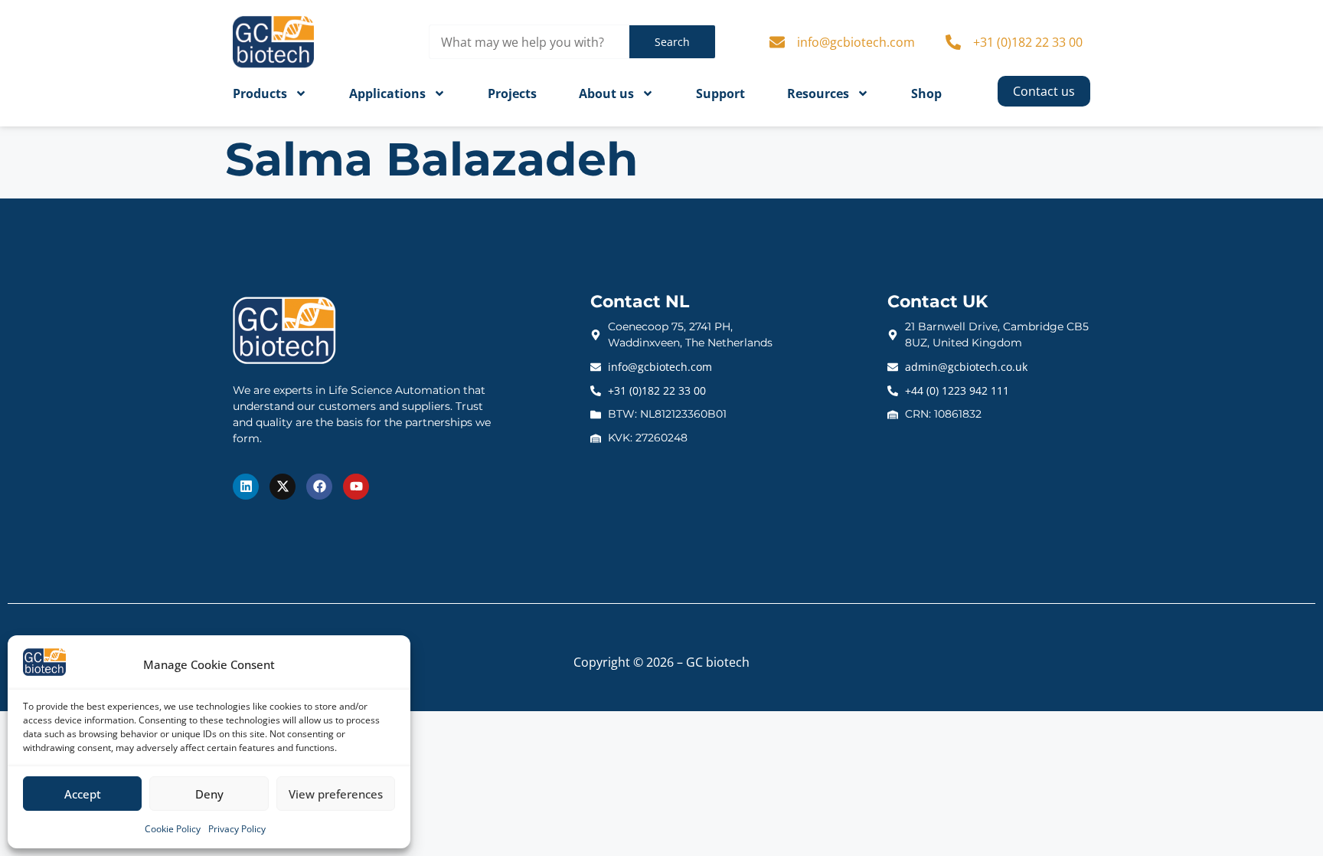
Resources (818, 93)
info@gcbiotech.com (856, 42)
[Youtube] (356, 487)
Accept (82, 794)
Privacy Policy (237, 828)
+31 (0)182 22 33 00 (1028, 42)
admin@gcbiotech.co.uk (966, 366)
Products (260, 93)
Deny (209, 794)
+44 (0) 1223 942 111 (957, 390)
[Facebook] (319, 487)
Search (672, 41)
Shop (926, 93)
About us (606, 93)
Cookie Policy (173, 828)
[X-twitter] (283, 487)
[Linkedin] (246, 487)
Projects (512, 93)
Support (720, 93)
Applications (387, 93)
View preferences (336, 794)
